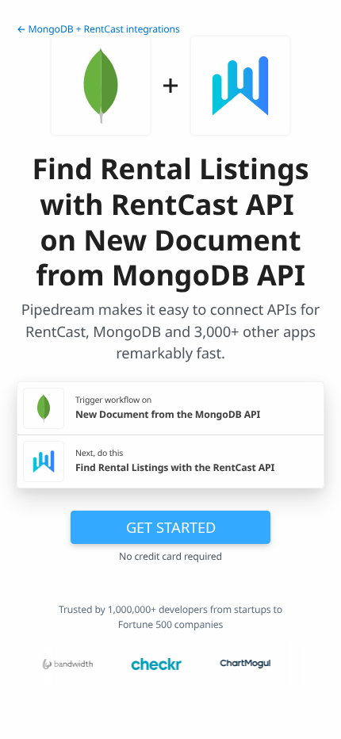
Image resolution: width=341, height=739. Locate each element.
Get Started (171, 527)
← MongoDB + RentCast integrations (98, 29)
